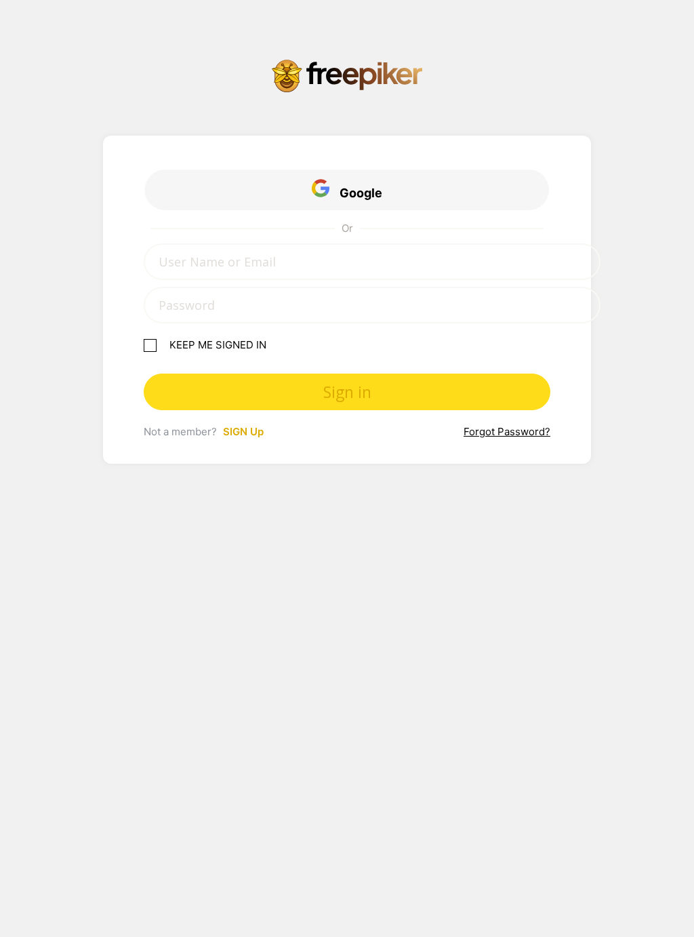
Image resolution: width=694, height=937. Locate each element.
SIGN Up (243, 431)
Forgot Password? (507, 431)
